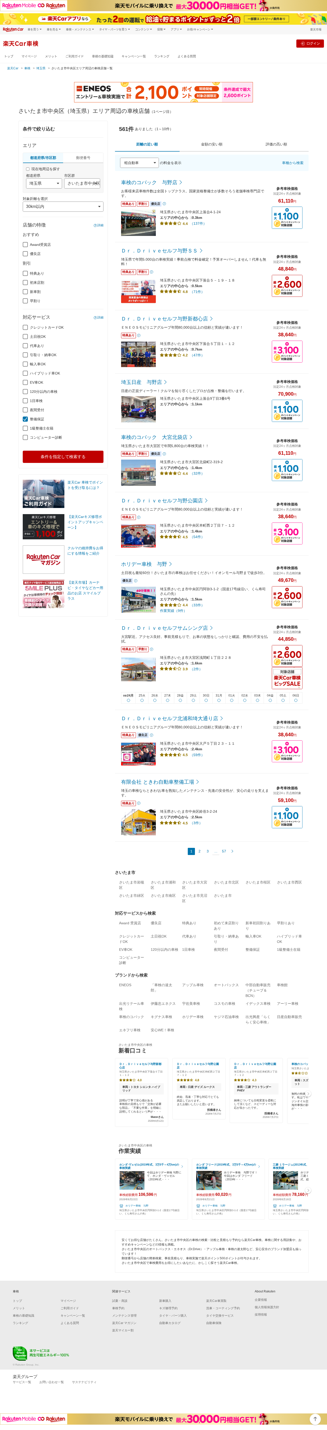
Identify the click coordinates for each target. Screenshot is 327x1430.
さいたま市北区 (226, 882)
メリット (51, 56)
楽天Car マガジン (124, 1323)
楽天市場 (315, 29)
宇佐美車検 (191, 1003)
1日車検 (36, 401)
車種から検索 (292, 163)
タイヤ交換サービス (220, 1315)
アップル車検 (193, 985)
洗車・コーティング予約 (223, 1308)
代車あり (37, 346)
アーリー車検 (287, 1003)
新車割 (35, 292)
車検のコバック (131, 1017)
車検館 (282, 985)
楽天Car (12, 68)
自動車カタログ (170, 1323)
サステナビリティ (84, 1382)
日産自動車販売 (289, 1017)
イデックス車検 (258, 1003)
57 (224, 851)
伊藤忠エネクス (163, 1003)
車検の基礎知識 (102, 56)
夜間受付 (37, 410)
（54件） (197, 537)
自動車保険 (213, 1323)
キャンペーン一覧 (134, 56)
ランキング (161, 56)
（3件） (196, 823)
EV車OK (36, 382)
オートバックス (226, 985)
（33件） (197, 605)
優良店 (35, 254)
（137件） (198, 223)
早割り (35, 301)
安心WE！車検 (162, 1030)
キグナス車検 (161, 1017)
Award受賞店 (40, 245)
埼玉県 (40, 68)
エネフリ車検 (130, 1030)
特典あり (37, 273)
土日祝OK (38, 337)
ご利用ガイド (74, 56)
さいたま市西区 (289, 882)
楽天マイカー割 (123, 1330)
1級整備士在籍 (41, 428)
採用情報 (261, 1314)
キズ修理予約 (168, 1308)
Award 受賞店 (130, 923)
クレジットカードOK (47, 327)
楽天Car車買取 (216, 1301)
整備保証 (37, 419)
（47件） (197, 355)
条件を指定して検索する (63, 457)
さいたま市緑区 (131, 895)
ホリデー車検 (193, 1017)
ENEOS (125, 985)
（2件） (196, 669)
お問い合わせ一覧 (51, 1382)
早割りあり (286, 923)
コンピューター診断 (46, 437)
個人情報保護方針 (267, 1307)
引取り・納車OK (43, 355)
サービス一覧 (22, 1382)
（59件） (197, 755)
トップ (8, 56)
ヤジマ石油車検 (226, 1017)
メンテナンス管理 (124, 1315)
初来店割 (37, 282)
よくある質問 (187, 56)
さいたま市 (223, 895)
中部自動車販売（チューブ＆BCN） (258, 990)
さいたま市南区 (163, 895)
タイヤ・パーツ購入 (173, 1315)
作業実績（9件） (173, 611)
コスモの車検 (224, 1003)
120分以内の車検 (43, 392)
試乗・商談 (119, 1301)
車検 (27, 68)
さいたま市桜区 (258, 882)
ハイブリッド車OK (45, 373)
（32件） (197, 473)
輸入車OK (38, 364)
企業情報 (261, 1300)
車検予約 (118, 1308)
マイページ (29, 56)
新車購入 (165, 1301)
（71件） (197, 292)
